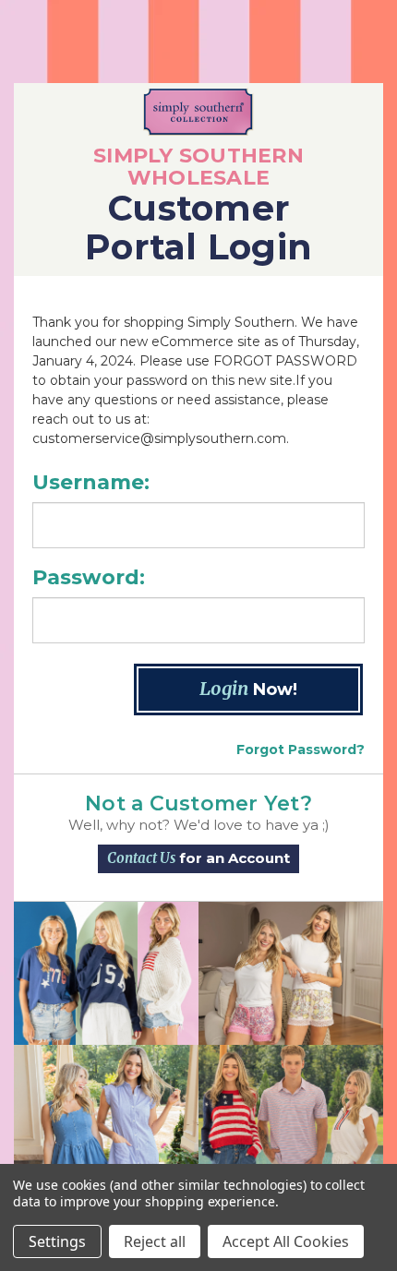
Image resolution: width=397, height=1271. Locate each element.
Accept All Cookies (286, 1241)
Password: (88, 577)
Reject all (155, 1241)
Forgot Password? (300, 749)
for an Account (198, 858)
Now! (248, 688)
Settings (57, 1241)
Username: (91, 482)
